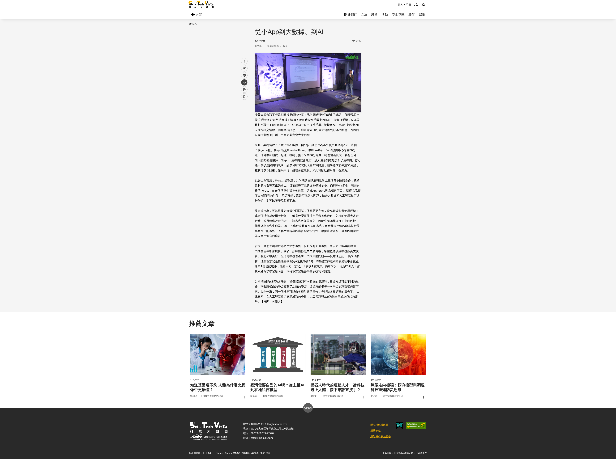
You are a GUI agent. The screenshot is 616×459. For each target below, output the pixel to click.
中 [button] (244, 82)
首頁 (194, 23)
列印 (244, 89)
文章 (364, 14)
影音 (374, 14)
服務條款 (375, 430)
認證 (422, 14)
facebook (244, 61)
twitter (244, 68)
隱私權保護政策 (379, 424)
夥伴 (411, 14)
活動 (384, 14)
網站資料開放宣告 (380, 436)
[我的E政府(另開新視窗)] (399, 425)
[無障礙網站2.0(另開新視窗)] (416, 425)
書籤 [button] (244, 96)
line (243, 75)
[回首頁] (201, 5)
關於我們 (350, 14)
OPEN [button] (308, 407)
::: (395, 4)
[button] (423, 5)
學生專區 (398, 14)
